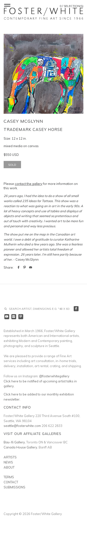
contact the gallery (28, 184)
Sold (12, 165)
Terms (9, 477)
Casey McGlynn (23, 121)
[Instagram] (13, 316)
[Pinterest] (20, 316)
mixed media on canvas (21, 146)
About (9, 467)
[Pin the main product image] (24, 267)
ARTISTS (10, 457)
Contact (11, 482)
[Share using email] (31, 267)
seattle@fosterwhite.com (22, 426)
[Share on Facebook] (18, 267)
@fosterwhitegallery (54, 376)
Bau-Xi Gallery (14, 442)
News (8, 462)
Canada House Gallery (20, 447)
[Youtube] (6, 316)
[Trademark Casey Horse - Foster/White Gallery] (43, 74)
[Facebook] (76, 308)
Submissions (14, 487)
